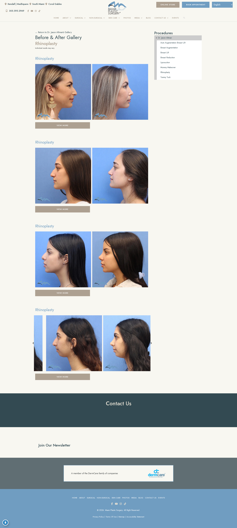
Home (74, 498)
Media (134, 498)
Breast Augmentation (169, 47)
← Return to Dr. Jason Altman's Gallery (53, 32)
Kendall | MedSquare (18, 4)
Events (161, 498)
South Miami (38, 4)
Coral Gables (55, 4)
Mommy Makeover (168, 67)
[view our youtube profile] (32, 11)
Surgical (91, 498)
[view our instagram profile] (35, 11)
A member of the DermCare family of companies (94, 473)
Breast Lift (164, 52)
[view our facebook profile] (28, 11)
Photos (125, 498)
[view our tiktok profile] (39, 11)
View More (62, 125)
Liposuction (165, 62)
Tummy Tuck (165, 77)
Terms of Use (111, 516)
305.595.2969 (16, 10)
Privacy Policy (98, 516)
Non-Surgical (103, 498)
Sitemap (121, 516)
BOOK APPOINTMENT (195, 4)
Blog (140, 498)
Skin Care (116, 498)
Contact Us (150, 498)
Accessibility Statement (135, 516)
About (82, 498)
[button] (167, 5)
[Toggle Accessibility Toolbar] (5, 523)
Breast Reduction (167, 57)
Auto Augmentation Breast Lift (172, 42)
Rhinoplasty (44, 58)
